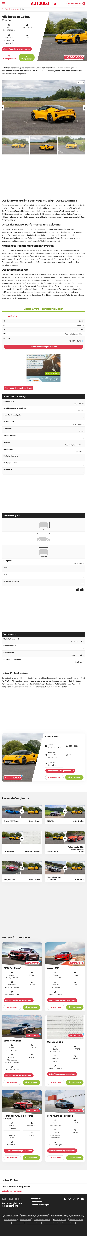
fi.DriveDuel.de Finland (68, 1223)
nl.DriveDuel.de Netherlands (42, 1219)
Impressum (36, 1199)
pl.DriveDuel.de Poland (59, 1219)
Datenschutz (36, 1201)
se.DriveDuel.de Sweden (33, 1223)
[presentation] (2, 107)
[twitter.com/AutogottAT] (69, 1199)
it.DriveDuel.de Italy (18, 1223)
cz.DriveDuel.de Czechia (76, 1219)
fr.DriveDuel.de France (77, 1215)
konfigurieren (9, 58)
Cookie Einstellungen (40, 1204)
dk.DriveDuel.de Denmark (51, 1223)
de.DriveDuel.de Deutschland (59, 1215)
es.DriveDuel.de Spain (10, 1219)
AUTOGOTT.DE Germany (11, 1215)
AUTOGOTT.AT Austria (27, 1215)
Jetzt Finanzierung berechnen (16, 49)
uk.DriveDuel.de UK (25, 1219)
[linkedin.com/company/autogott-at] (78, 1199)
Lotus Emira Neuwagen (12, 1191)
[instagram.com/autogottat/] (74, 1199)
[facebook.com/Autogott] (65, 1199)
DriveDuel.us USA (43, 1215)
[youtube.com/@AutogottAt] (82, 1199)
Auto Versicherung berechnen (18, 388)
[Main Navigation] (3, 3)
